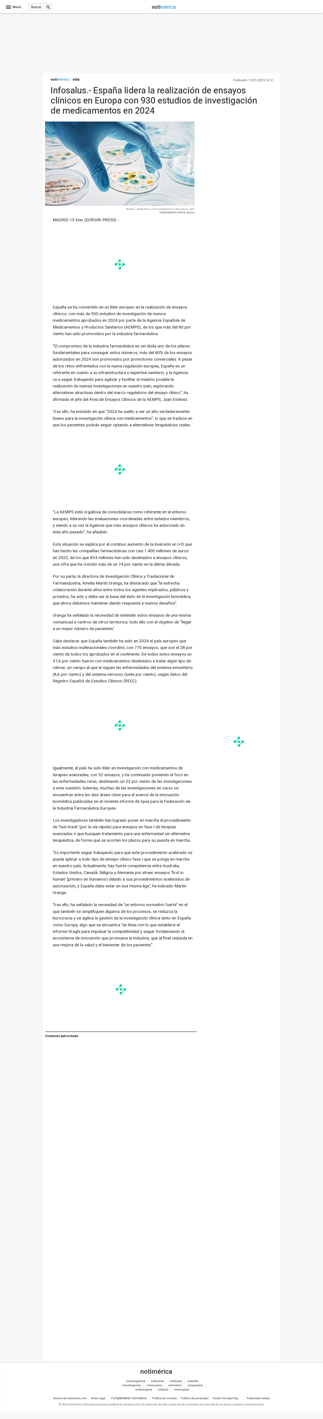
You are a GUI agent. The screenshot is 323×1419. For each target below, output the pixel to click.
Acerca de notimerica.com (70, 1398)
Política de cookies (164, 1398)
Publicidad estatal (258, 1398)
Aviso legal (98, 1398)
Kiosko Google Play (225, 1398)
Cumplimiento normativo (129, 1398)
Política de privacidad (195, 1398)
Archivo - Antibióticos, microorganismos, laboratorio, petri (160, 209)
